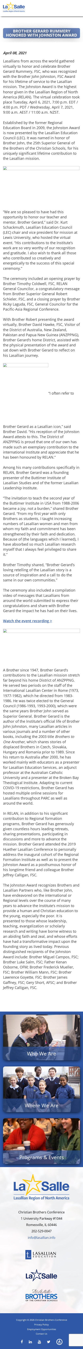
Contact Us (41, 1333)
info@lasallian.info (41, 1237)
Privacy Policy (41, 1324)
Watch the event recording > (27, 620)
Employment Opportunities (41, 1329)
